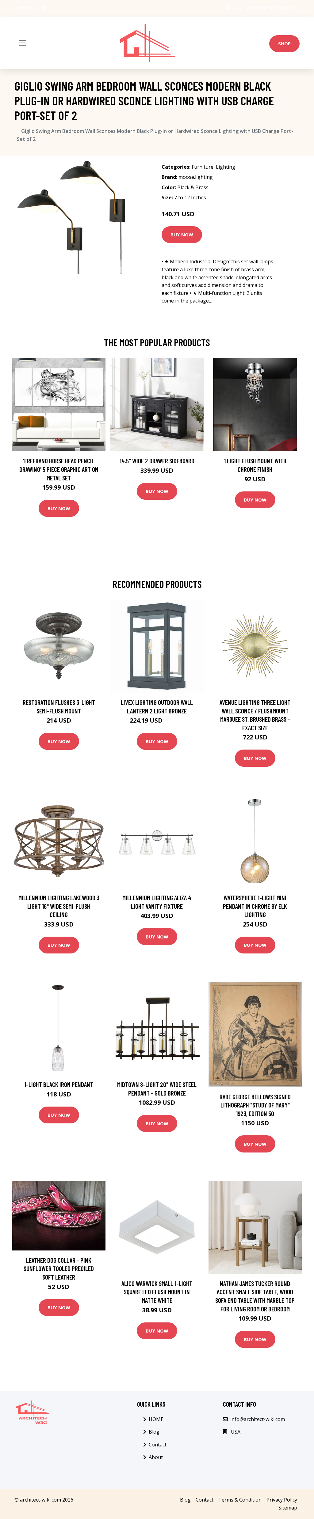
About (156, 1457)
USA (237, 8)
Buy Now (181, 234)
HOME (156, 1419)
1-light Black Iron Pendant (58, 1084)
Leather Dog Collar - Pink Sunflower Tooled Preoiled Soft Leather (59, 1268)
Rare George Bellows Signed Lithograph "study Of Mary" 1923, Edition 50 (255, 1105)
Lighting (225, 167)
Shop (284, 43)
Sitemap (287, 1507)
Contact (158, 1444)
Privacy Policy (281, 1499)
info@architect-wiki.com (271, 8)
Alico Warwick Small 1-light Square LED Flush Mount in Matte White (156, 1292)
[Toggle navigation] (22, 43)
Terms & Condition (240, 1499)
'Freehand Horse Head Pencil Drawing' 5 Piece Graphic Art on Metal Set (58, 469)
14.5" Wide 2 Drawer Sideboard (157, 460)
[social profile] (43, 8)
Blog (154, 1431)
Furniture (202, 167)
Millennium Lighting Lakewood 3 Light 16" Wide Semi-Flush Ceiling (58, 906)
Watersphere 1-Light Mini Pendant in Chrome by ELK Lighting (255, 906)
